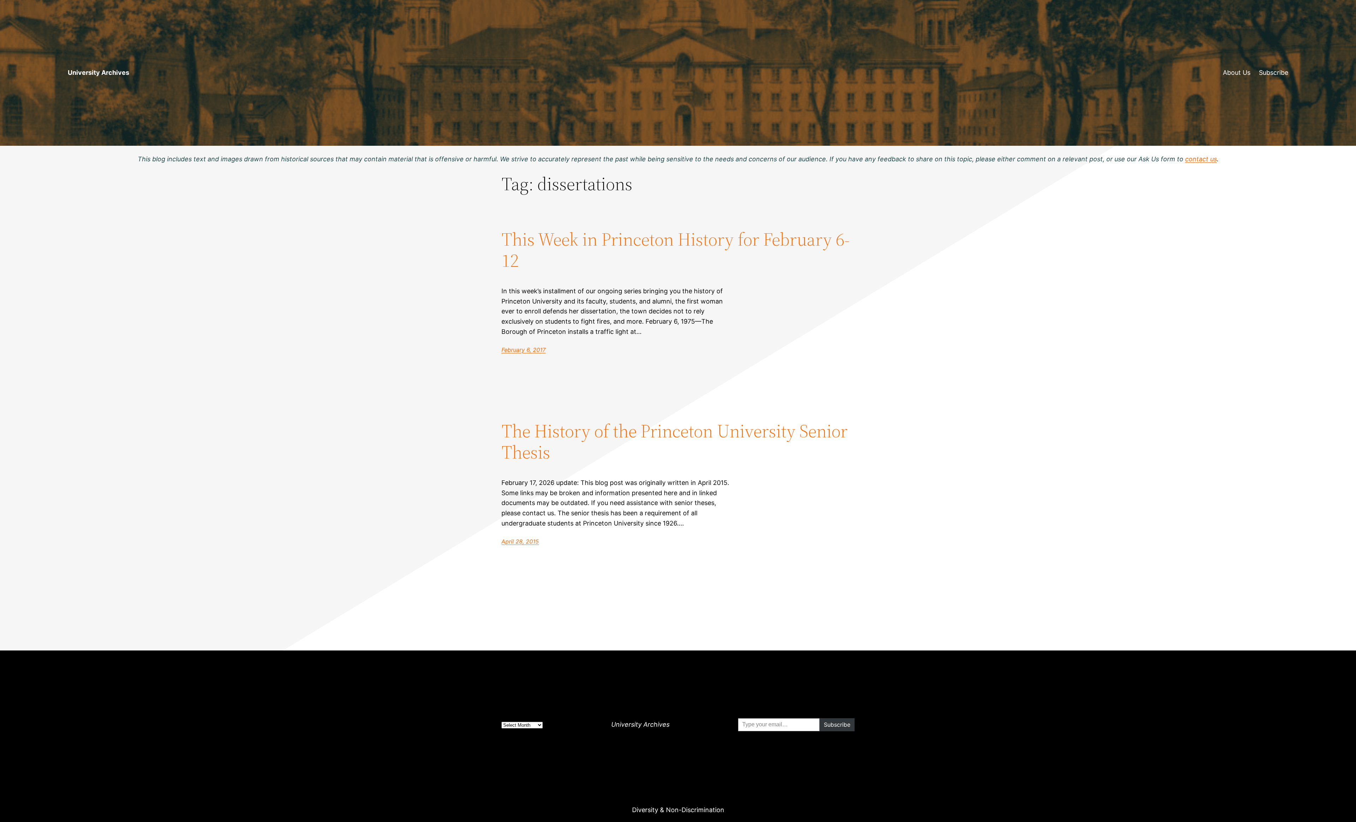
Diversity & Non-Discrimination (678, 810)
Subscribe (1273, 72)
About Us (1236, 72)
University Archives (98, 72)
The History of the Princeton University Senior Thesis (674, 441)
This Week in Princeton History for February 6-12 (675, 250)
